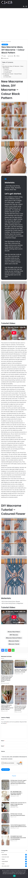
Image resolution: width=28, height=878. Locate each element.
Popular (14, 775)
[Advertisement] (14, 24)
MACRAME (8, 41)
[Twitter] (6, 650)
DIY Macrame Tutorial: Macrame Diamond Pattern (17, 814)
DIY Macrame (14, 635)
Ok (14, 875)
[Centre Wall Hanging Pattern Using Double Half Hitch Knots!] (5, 829)
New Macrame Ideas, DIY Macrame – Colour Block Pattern (13, 67)
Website (3, 751)
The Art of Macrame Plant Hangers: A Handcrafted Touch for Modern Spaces (7, 707)
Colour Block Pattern (14, 631)
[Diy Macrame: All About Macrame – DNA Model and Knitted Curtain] (21, 664)
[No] (26, 873)
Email (2, 746)
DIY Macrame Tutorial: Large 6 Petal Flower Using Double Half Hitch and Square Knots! (7, 678)
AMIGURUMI (5, 861)
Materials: (7, 69)
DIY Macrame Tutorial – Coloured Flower (12, 73)
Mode (3, 859)
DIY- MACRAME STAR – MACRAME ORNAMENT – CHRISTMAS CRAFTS (16, 793)
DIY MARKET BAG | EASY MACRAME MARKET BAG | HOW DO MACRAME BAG (18, 837)
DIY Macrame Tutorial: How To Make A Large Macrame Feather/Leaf (18, 804)
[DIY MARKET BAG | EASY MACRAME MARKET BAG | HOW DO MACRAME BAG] (5, 840)
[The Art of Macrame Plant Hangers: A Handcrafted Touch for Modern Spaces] (7, 694)
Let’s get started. (8, 70)
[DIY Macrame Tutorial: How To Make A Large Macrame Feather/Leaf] (5, 807)
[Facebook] (2, 650)
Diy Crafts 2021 (5, 866)
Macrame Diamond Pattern (14, 638)
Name (3, 740)
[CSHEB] (7, 2)
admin (4, 56)
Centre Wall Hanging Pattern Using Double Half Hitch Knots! (18, 825)
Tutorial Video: (8, 72)
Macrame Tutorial (14, 644)
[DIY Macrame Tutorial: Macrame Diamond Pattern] (5, 818)
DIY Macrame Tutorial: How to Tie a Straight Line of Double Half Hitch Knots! (20, 708)
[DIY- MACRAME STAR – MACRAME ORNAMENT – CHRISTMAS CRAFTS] (5, 796)
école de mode (5, 856)
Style (3, 863)
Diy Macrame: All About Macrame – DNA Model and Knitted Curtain (21, 670)
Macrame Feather (14, 641)
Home (3, 41)
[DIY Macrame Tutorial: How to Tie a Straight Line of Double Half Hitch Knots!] (21, 695)
